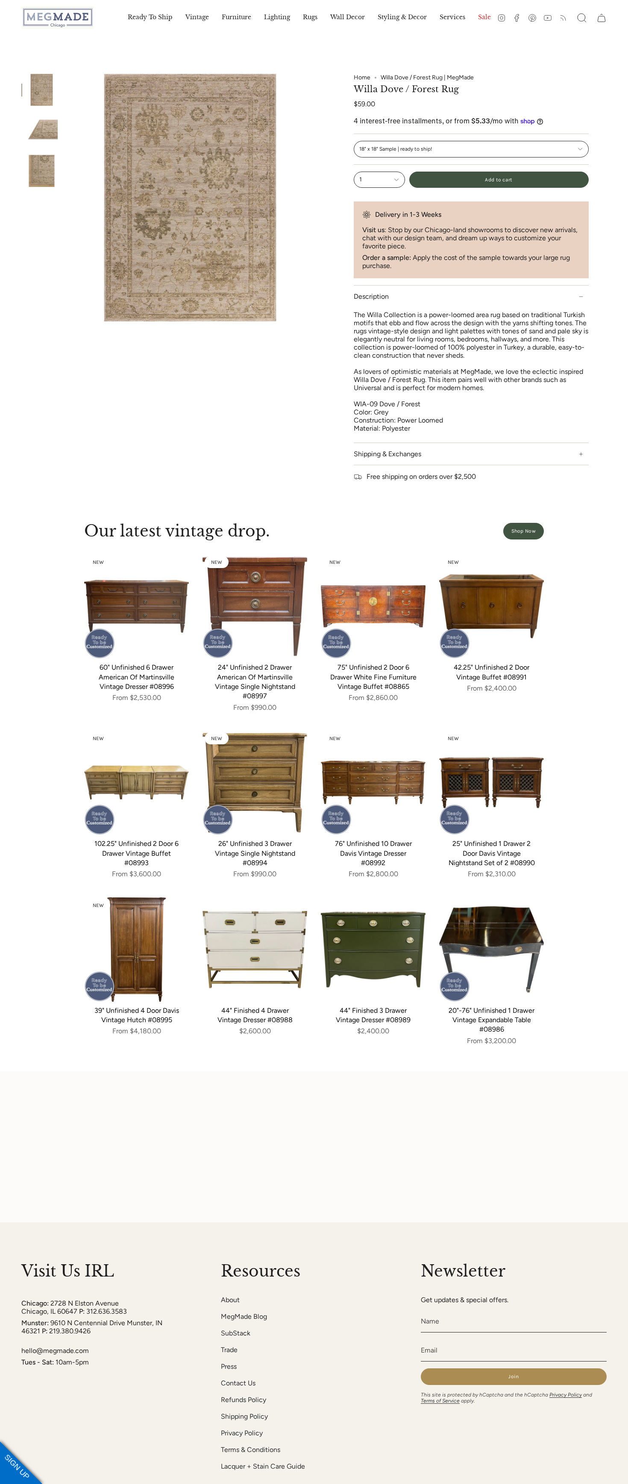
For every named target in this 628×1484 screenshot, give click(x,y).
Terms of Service (440, 1401)
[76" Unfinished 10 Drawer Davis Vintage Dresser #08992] (373, 782)
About (230, 1300)
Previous (66, 197)
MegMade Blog (244, 1316)
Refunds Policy (243, 1400)
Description (371, 296)
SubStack (235, 1333)
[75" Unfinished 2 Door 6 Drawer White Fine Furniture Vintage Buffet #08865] (373, 606)
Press (229, 1366)
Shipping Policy (244, 1416)
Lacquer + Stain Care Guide (263, 1466)
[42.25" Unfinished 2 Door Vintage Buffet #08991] (491, 606)
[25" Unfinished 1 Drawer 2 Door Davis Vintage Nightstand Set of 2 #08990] (491, 782)
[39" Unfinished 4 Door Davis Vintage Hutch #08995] (136, 949)
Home (362, 77)
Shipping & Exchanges (387, 454)
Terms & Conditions (250, 1450)
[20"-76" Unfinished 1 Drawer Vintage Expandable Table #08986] (491, 949)
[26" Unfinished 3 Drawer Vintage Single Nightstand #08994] (254, 782)
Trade (229, 1350)
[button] (197, 17)
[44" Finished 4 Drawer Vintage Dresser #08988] (254, 949)
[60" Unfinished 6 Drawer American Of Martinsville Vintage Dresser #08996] (136, 606)
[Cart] (601, 18)
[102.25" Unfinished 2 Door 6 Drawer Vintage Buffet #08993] (136, 782)
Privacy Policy (242, 1433)
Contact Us (238, 1383)
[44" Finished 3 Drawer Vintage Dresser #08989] (373, 949)
